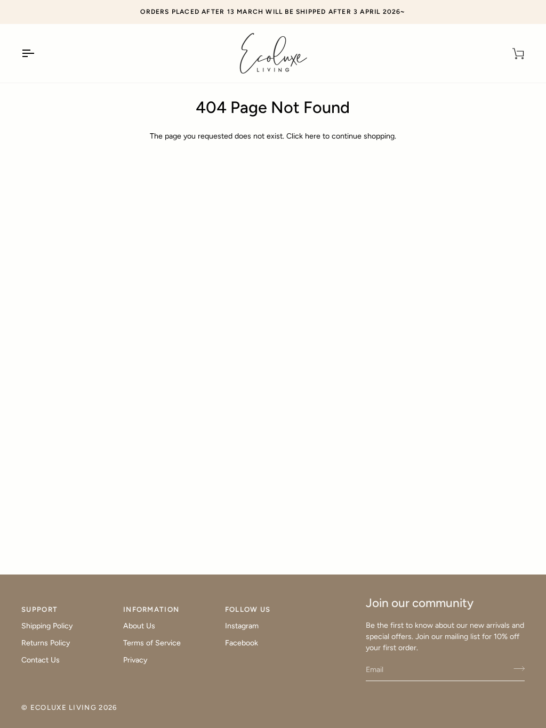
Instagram (242, 625)
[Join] (516, 668)
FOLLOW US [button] (248, 609)
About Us (139, 625)
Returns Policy (45, 643)
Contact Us (40, 660)
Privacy (135, 660)
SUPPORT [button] (39, 609)
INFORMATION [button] (151, 609)
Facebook (241, 643)
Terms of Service (152, 643)
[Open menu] (37, 53)
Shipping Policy (47, 625)
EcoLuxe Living (63, 707)
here (312, 136)
